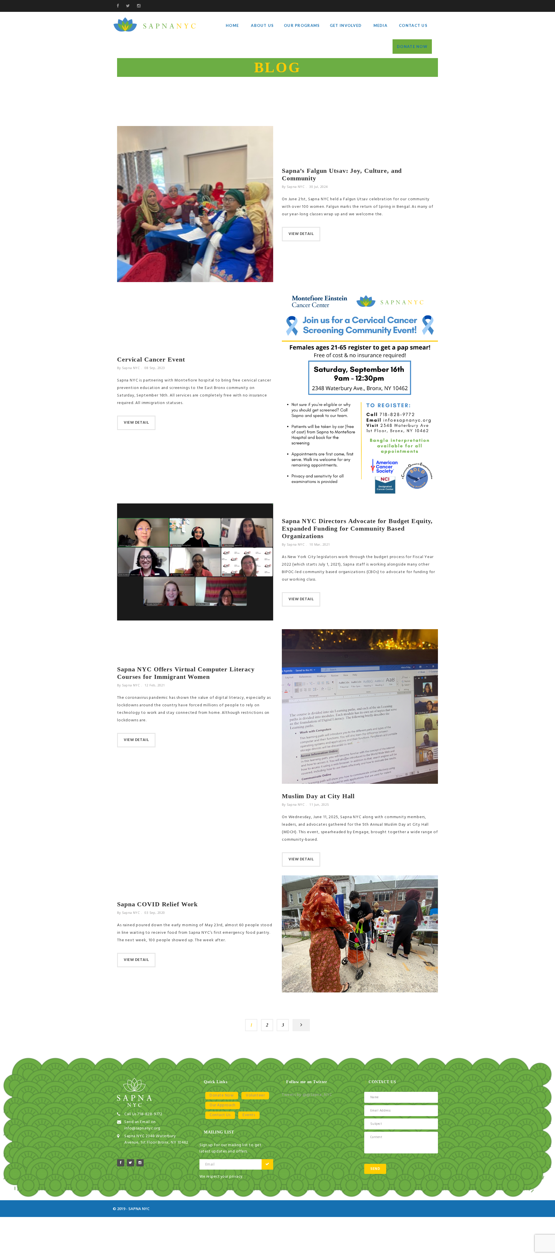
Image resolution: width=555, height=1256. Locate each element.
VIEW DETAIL (301, 234)
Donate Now (412, 46)
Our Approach (223, 1105)
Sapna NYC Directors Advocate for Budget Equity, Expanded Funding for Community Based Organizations (357, 528)
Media (380, 25)
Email (209, 1164)
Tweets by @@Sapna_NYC (307, 1095)
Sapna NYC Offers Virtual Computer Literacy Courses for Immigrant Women (186, 673)
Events (249, 1115)
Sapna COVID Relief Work (157, 904)
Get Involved (346, 25)
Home (232, 25)
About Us (262, 25)
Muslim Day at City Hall (318, 796)
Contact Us (413, 25)
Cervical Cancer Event (151, 359)
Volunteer (255, 1095)
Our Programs (302, 25)
